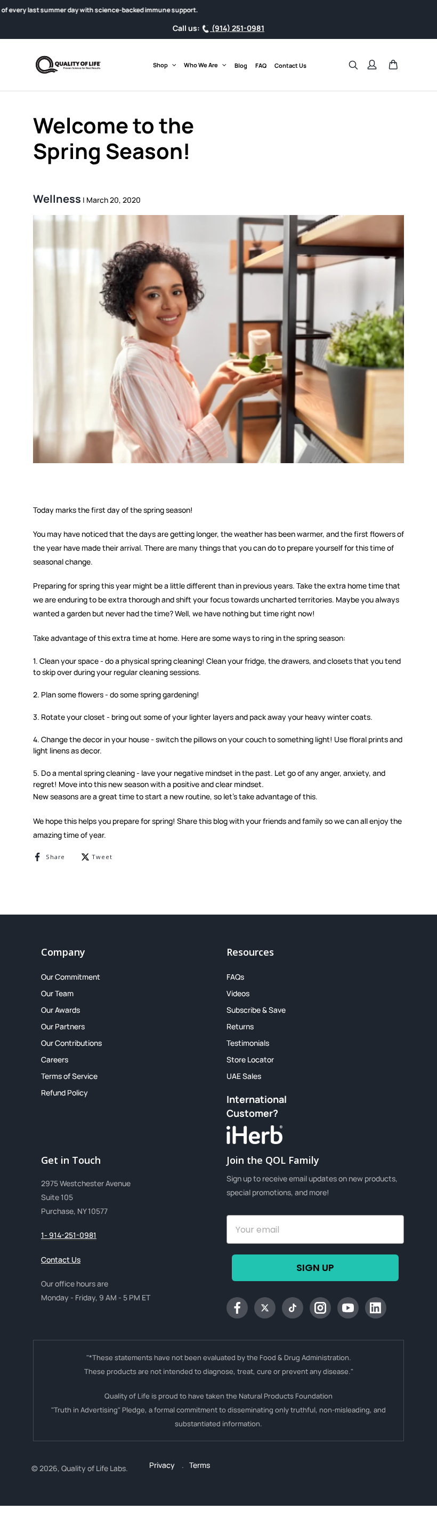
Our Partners (63, 1026)
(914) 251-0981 (237, 28)
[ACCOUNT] (372, 64)
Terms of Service (69, 1076)
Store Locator (250, 1059)
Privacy (162, 1465)
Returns (240, 1026)
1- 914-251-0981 (68, 1235)
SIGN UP (315, 1267)
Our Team (57, 993)
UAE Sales (243, 1076)
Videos (237, 993)
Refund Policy (64, 1092)
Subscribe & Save (256, 1010)
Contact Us (60, 1259)
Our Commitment (70, 977)
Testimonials (247, 1043)
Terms (199, 1465)
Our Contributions (71, 1043)
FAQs (235, 977)
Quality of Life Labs (93, 1468)
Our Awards (60, 1010)
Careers (54, 1059)
